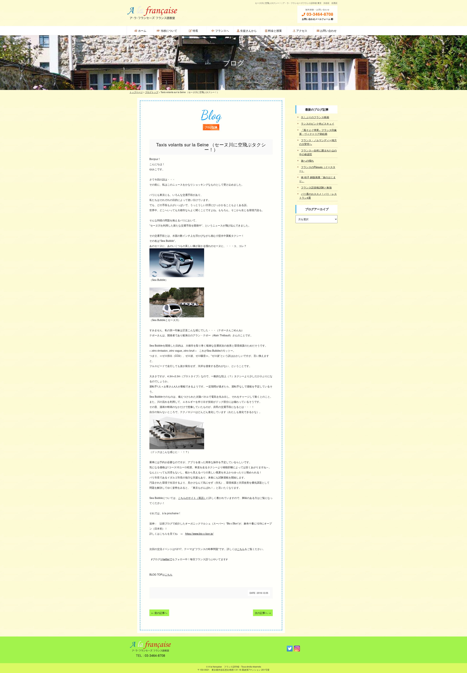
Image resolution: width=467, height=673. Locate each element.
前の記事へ (159, 613)
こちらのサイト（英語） (192, 498)
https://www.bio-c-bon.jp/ (199, 533)
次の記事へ (263, 613)
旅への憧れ (307, 160)
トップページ (136, 92)
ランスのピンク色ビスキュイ (317, 123)
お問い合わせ (328, 30)
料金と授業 (274, 30)
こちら (241, 549)
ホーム (141, 30)
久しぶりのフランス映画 (315, 117)
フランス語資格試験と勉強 (316, 187)
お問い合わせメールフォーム (316, 19)
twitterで (167, 559)
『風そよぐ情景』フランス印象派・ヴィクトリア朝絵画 (318, 132)
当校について (168, 30)
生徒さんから (248, 30)
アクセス (301, 30)
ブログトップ (151, 92)
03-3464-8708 (319, 14)
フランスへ (222, 30)
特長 (195, 30)
